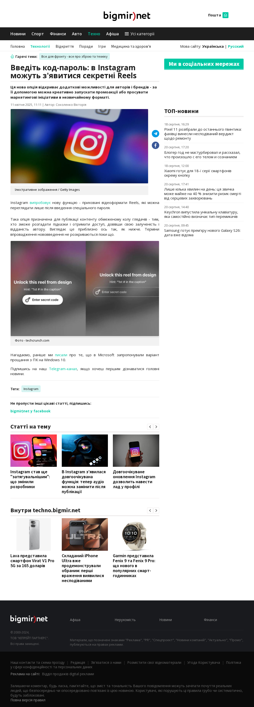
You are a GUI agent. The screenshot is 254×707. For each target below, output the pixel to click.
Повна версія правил (27, 700)
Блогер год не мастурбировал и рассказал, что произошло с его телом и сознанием (202, 154)
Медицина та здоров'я (131, 46)
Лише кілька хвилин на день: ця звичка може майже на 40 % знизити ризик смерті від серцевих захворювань (202, 193)
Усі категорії (142, 34)
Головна (17, 46)
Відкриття (65, 46)
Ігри (102, 46)
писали (61, 354)
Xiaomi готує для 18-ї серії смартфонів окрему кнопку (197, 173)
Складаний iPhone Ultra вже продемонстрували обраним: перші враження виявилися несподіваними (83, 568)
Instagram (31, 389)
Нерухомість (125, 619)
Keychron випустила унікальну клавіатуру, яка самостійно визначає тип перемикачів (201, 214)
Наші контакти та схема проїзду (37, 662)
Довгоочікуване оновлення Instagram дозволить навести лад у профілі (134, 479)
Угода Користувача (203, 662)
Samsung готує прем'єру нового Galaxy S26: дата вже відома (202, 232)
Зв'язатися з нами (106, 662)
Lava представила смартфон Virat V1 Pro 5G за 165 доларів (32, 560)
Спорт (38, 34)
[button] (150, 427)
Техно (94, 34)
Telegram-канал (63, 368)
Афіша (112, 34)
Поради (86, 46)
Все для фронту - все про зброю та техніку (74, 56)
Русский (236, 46)
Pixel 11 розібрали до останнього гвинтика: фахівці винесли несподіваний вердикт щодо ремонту (203, 134)
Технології (40, 46)
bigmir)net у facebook (30, 411)
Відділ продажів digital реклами (68, 673)
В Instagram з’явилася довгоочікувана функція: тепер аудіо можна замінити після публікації (84, 481)
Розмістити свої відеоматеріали (154, 662)
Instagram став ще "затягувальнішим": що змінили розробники (30, 479)
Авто (77, 34)
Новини (18, 34)
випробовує (40, 202)
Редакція (77, 662)
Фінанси (58, 34)
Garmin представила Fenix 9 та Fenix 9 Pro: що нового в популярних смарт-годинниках (134, 565)
